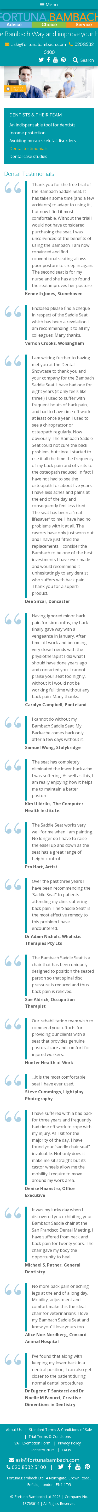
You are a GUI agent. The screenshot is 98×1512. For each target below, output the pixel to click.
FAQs (66, 1449)
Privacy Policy (69, 1443)
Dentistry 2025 (42, 1449)
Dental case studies (28, 156)
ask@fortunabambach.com (38, 44)
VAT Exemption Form (32, 1443)
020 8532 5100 (28, 1467)
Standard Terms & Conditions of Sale (60, 1429)
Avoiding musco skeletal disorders (42, 140)
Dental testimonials (28, 148)
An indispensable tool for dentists (42, 125)
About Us (14, 1429)
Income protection (27, 133)
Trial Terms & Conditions (49, 1436)
